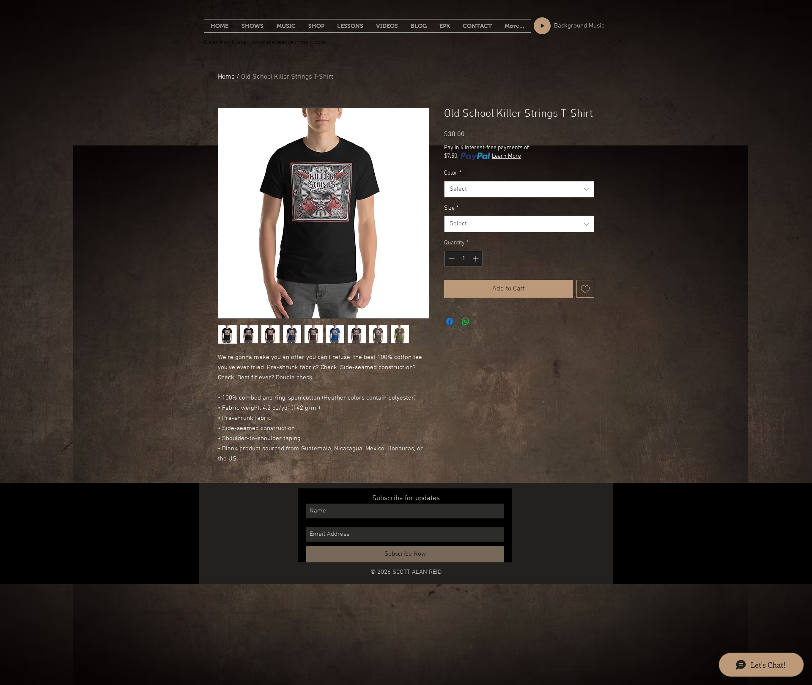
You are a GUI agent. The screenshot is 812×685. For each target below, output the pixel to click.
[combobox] (519, 189)
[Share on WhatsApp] (466, 321)
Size (451, 208)
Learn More (506, 156)
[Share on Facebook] (449, 321)
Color (452, 173)
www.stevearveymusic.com (288, 42)
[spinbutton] (463, 258)
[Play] (542, 25)
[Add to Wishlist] (585, 289)
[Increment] (476, 258)
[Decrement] (450, 258)
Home (226, 77)
